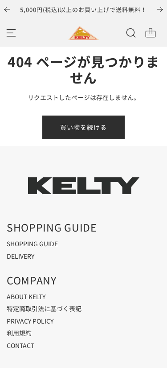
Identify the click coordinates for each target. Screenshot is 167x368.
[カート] (150, 33)
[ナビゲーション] (11, 33)
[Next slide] (160, 9)
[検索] (131, 33)
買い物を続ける (83, 127)
